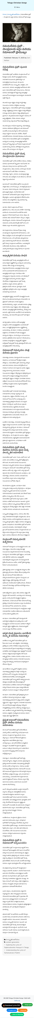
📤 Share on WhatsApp (17, 1014)
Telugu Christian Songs (17, 3)
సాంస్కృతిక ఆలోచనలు (13, 14)
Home (4, 14)
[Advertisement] (17, 977)
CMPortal (17, 1000)
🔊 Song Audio (23, 1010)
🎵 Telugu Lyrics (27, 1004)
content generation (12, 942)
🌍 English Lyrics (11, 1010)
